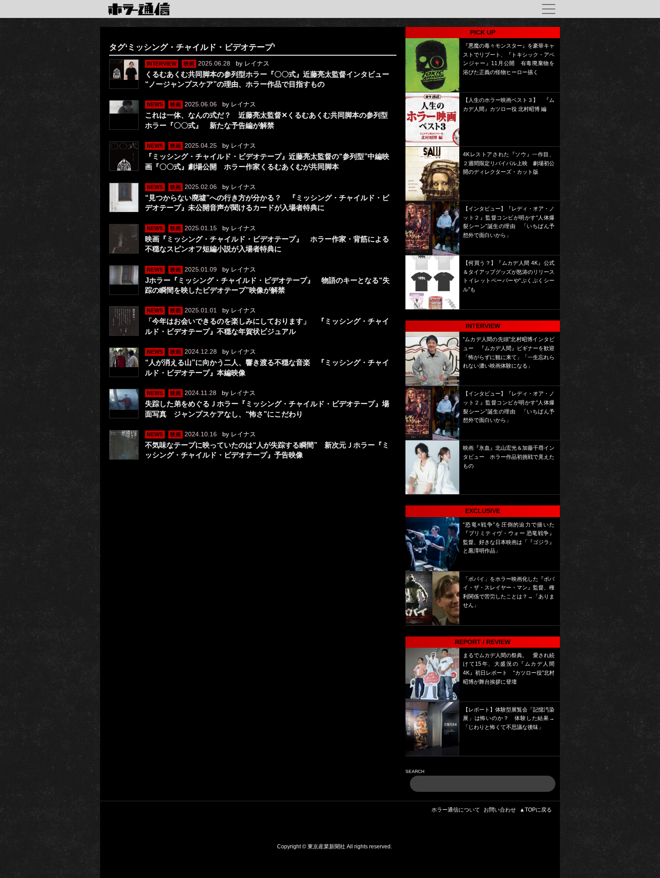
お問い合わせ (500, 810)
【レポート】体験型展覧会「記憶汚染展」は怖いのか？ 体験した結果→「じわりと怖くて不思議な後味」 (508, 718)
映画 (189, 64)
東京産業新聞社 (326, 846)
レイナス (256, 63)
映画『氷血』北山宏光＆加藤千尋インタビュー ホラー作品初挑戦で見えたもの (508, 457)
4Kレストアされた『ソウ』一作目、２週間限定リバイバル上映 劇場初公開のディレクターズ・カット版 (508, 163)
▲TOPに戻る (535, 810)
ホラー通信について (455, 810)
